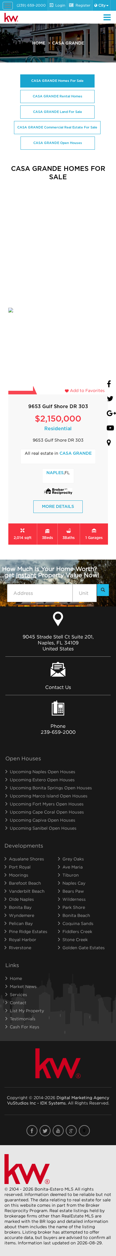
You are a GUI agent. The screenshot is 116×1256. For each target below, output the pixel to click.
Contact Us (58, 687)
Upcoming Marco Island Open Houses (48, 796)
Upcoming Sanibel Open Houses (43, 828)
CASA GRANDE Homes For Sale (57, 80)
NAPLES (55, 473)
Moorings (18, 875)
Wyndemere (21, 915)
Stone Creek (75, 939)
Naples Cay (73, 883)
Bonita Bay (20, 907)
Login (60, 5)
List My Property (27, 1010)
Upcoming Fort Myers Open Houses (47, 804)
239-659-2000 (58, 732)
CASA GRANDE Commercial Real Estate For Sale (57, 127)
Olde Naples (21, 899)
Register (83, 5)
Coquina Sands (77, 923)
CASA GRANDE (75, 453)
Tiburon (70, 875)
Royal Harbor (22, 939)
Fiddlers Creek (77, 931)
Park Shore (73, 907)
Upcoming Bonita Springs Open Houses (51, 787)
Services (18, 994)
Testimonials (22, 1018)
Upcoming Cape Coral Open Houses (47, 812)
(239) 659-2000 (31, 5)
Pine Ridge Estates (28, 931)
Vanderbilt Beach (27, 891)
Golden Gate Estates (83, 947)
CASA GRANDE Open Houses (57, 143)
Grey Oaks (73, 859)
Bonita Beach (76, 915)
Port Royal (20, 867)
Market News (23, 986)
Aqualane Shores (26, 859)
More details (58, 507)
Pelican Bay (21, 923)
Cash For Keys (24, 1026)
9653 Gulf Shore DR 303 (58, 406)
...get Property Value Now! (49, 572)
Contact (18, 1002)
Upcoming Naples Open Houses (42, 771)
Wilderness (74, 899)
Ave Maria (72, 867)
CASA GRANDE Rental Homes (57, 96)
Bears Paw (73, 891)
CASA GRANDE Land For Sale (57, 112)
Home (38, 43)
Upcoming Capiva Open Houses (42, 820)
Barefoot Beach (25, 883)
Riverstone (20, 947)
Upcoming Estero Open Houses (42, 779)
